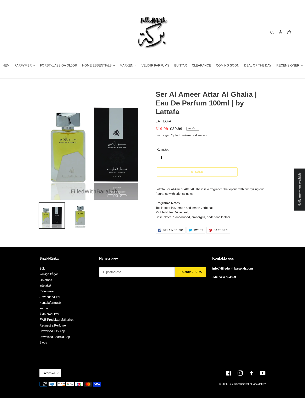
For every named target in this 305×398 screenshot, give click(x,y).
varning (44, 308)
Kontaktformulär (50, 302)
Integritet (45, 285)
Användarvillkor (49, 297)
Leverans (45, 280)
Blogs (43, 342)
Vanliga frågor (48, 274)
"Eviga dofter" (258, 384)
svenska (49, 373)
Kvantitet (162, 149)
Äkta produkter (49, 314)
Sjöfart (175, 135)
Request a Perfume (52, 325)
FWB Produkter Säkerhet (56, 319)
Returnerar (46, 291)
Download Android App (54, 337)
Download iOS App (52, 331)
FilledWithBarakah (239, 384)
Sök (42, 268)
